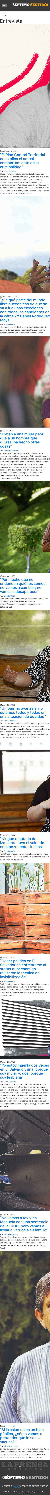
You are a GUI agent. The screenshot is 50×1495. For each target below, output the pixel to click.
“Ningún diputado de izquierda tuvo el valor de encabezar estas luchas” (22, 842)
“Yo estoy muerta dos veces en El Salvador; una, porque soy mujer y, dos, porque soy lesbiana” (24, 1071)
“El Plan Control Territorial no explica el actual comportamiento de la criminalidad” (22, 161)
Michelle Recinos (11, 450)
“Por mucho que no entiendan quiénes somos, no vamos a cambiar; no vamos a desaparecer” (23, 585)
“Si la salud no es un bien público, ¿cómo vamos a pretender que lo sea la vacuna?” (22, 1436)
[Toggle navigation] (4, 5)
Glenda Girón (9, 324)
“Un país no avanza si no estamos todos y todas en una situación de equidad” (23, 712)
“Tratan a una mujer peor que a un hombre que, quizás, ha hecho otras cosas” (21, 440)
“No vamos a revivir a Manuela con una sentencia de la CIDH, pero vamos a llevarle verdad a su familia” (24, 1224)
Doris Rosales (10, 171)
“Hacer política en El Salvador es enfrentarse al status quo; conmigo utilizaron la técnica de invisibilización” (23, 969)
